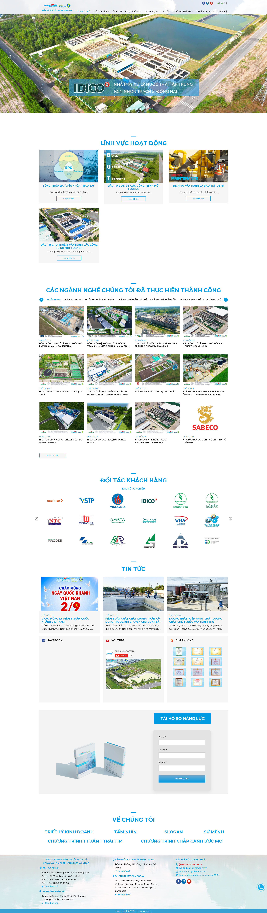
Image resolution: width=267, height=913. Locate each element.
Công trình (183, 11)
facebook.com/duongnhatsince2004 (199, 875)
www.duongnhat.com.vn (192, 871)
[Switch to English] (218, 3)
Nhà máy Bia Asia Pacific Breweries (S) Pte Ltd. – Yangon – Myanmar (204, 392)
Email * (162, 737)
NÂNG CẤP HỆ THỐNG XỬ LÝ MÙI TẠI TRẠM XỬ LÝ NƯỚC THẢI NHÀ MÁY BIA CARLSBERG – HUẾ (107, 344)
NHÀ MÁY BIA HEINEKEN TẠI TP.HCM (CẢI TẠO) (61, 392)
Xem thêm (68, 198)
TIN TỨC (133, 569)
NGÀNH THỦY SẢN (217, 299)
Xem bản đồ (51, 886)
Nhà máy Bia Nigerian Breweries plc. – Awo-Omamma (61, 441)
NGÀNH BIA (53, 299)
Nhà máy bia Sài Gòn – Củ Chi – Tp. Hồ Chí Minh (204, 441)
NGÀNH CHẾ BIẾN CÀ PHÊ (132, 299)
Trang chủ (82, 11)
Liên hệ (222, 11)
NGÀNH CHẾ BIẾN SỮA (163, 299)
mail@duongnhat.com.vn (192, 868)
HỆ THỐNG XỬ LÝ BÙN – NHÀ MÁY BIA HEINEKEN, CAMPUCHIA (203, 344)
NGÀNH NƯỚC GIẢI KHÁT (99, 299)
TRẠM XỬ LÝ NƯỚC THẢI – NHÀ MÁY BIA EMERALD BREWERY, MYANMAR (156, 344)
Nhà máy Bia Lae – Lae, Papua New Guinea (106, 441)
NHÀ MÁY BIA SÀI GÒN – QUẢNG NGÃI (155, 391)
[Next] (258, 56)
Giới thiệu (100, 11)
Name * (162, 762)
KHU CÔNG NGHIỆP (133, 488)
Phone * (163, 749)
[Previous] (9, 56)
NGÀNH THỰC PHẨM (192, 299)
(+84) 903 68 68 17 (190, 864)
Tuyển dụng (203, 11)
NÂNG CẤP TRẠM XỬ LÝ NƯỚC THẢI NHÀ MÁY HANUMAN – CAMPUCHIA (60, 344)
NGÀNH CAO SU (73, 299)
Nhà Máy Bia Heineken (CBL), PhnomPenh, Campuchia (151, 441)
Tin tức (165, 11)
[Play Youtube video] (133, 674)
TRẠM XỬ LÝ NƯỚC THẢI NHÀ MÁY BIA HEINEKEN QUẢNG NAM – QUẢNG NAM (107, 392)
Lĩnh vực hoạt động (126, 11)
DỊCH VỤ (150, 11)
